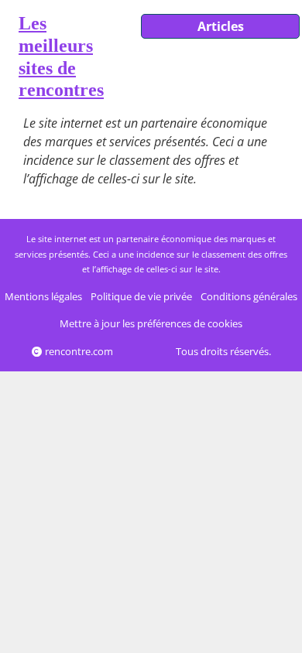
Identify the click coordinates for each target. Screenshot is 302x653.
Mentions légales (43, 296)
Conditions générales (249, 296)
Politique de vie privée (141, 296)
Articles (220, 26)
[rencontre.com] (9, 60)
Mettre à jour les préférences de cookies (151, 323)
